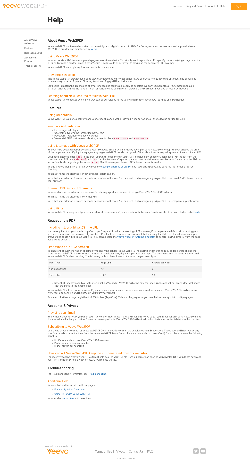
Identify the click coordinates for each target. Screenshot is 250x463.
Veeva (94, 49)
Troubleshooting (32, 66)
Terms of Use (103, 451)
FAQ (150, 451)
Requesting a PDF (33, 53)
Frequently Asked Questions (69, 389)
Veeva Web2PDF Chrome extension (136, 237)
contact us (68, 398)
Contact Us (136, 451)
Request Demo (195, 6)
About (211, 6)
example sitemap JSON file (116, 166)
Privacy (120, 451)
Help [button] (222, 6)
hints (197, 212)
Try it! (239, 6)
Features (177, 6)
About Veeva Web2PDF (30, 42)
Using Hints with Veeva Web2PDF (72, 394)
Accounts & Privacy (30, 59)
